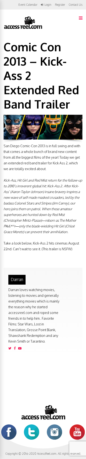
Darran (17, 279)
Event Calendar (27, 4)
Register (60, 4)
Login (47, 4)
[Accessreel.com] (23, 28)
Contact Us (75, 4)
